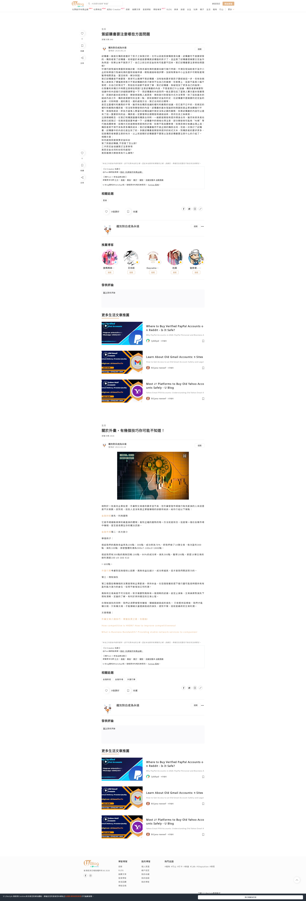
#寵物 (167, 866)
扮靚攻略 (149, 180)
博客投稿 (122, 885)
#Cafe (193, 866)
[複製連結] (82, 204)
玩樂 (196, 9)
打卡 (116, 180)
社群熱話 (98, 9)
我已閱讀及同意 (250, 897)
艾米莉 (131, 268)
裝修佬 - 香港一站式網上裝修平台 (196, 268)
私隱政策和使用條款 (73, 896)
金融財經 (106, 515)
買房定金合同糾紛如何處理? (117, 149)
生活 (208, 9)
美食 (176, 9)
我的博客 (145, 881)
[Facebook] (82, 183)
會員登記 (216, 3)
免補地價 (116, 68)
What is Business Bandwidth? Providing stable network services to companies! (149, 631)
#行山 (173, 866)
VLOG (169, 9)
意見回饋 (122, 881)
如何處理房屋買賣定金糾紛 (116, 139)
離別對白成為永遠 (117, 47)
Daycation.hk (153, 268)
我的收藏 (145, 874)
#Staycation (203, 866)
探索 (128, 9)
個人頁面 (145, 866)
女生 (189, 9)
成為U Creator (114, 9)
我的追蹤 (145, 877)
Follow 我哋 (153, 184)
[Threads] (82, 197)
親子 (202, 9)
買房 (105, 200)
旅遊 (183, 9)
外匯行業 (106, 570)
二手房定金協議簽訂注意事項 (117, 146)
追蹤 (200, 49)
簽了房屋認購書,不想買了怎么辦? (119, 143)
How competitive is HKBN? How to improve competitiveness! (139, 625)
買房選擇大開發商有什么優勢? (118, 152)
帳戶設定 (145, 870)
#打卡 (180, 866)
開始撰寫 (228, 3)
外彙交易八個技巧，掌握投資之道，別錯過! (125, 618)
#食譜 (186, 866)
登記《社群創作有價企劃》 (131, 172)
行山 (221, 9)
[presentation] (101, 258)
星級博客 (147, 9)
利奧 (174, 268)
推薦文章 (136, 9)
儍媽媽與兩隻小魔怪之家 (109, 268)
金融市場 (106, 531)
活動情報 (159, 180)
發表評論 (109, 292)
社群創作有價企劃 (80, 9)
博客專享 (157, 9)
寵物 (215, 9)
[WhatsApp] (82, 190)
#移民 (212, 866)
